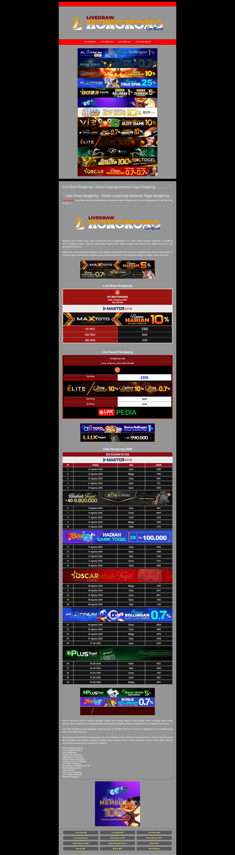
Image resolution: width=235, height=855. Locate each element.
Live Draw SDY (124, 42)
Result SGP (117, 849)
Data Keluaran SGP (81, 843)
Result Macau (154, 849)
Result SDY (80, 849)
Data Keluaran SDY (154, 838)
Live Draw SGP (107, 42)
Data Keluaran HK (117, 838)
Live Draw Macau (143, 42)
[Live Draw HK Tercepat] (117, 53)
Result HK (154, 843)
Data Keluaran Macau (117, 843)
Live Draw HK (90, 42)
